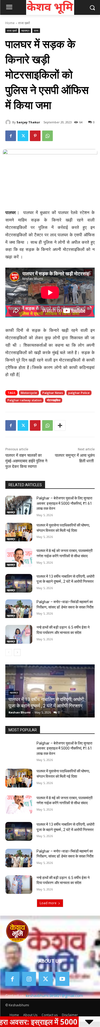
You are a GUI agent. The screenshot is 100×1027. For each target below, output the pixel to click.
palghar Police (79, 393)
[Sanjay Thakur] (8, 122)
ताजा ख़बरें (24, 23)
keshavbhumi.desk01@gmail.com (54, 995)
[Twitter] (23, 135)
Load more (48, 903)
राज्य (36, 30)
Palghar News (52, 393)
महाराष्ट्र (25, 30)
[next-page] (17, 652)
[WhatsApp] (47, 135)
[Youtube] (62, 979)
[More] (60, 425)
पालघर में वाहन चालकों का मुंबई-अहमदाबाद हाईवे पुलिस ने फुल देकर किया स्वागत (26, 461)
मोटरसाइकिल (53, 400)
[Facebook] (10, 135)
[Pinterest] (35, 135)
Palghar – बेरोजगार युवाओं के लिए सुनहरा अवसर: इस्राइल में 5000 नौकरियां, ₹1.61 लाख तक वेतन (64, 503)
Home (10, 23)
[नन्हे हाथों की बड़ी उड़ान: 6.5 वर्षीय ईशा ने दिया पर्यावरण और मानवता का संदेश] (18, 634)
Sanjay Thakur (28, 122)
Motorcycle (29, 393)
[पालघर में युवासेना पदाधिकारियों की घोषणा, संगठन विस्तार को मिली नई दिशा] (18, 532)
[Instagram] (29, 979)
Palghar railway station (24, 400)
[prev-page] (8, 652)
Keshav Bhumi (20, 712)
